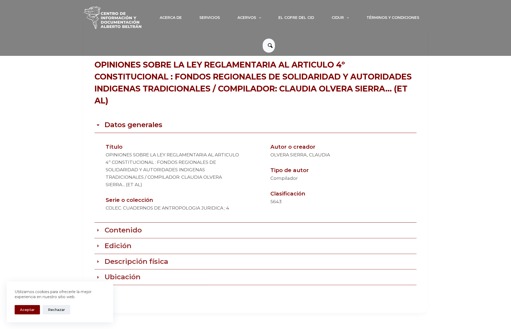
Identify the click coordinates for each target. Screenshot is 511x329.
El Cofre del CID (296, 17)
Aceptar (27, 309)
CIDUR (338, 17)
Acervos (246, 17)
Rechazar (56, 309)
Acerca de (171, 17)
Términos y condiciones (392, 17)
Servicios (209, 17)
